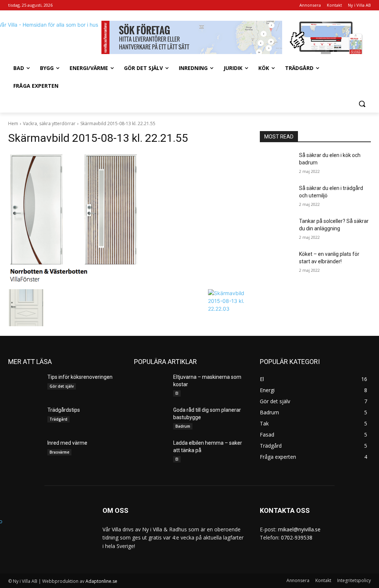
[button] (362, 104)
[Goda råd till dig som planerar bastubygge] (150, 418)
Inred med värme (67, 443)
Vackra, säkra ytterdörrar (49, 123)
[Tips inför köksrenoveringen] (24, 385)
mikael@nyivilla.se (299, 529)
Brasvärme (59, 452)
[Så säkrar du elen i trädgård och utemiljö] (276, 196)
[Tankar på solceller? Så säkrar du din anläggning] (276, 229)
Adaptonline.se (101, 581)
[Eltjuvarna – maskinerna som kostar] (150, 385)
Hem (13, 123)
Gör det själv (62, 386)
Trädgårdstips (63, 410)
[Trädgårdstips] (24, 418)
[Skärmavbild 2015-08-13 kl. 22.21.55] (126, 218)
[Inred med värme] (24, 451)
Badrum (182, 426)
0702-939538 (296, 537)
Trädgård (58, 419)
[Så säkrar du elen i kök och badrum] (276, 163)
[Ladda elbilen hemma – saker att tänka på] (150, 451)
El (176, 393)
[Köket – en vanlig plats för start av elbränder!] (276, 262)
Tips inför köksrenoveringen (80, 377)
